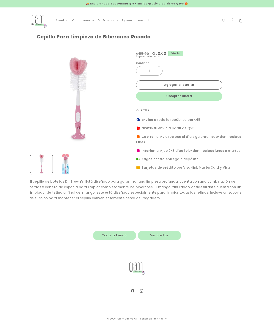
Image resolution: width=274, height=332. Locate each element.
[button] (61, 20)
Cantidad (142, 63)
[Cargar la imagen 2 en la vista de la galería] (65, 164)
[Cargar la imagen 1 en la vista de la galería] (41, 164)
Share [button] (145, 110)
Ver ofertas (159, 235)
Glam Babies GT (127, 318)
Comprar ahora (179, 96)
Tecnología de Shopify (152, 318)
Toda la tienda (114, 235)
